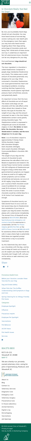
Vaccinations (6, 321)
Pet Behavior (6, 325)
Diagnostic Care (7, 392)
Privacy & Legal (7, 428)
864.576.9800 (15, 218)
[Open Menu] (30, 2)
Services (5, 336)
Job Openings (6, 419)
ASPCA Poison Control (9, 229)
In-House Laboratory (9, 404)
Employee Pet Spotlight (10, 317)
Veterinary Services (9, 389)
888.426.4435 (24, 229)
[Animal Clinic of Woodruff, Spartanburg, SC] (5, 2)
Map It (4, 357)
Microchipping (7, 413)
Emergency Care (7, 395)
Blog (3, 383)
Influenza (5, 310)
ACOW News (6, 329)
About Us (5, 380)
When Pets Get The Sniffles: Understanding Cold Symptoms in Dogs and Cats (15, 290)
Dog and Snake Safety (9, 285)
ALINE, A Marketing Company (17, 431)
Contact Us (6, 386)
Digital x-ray (6, 410)
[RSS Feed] (2, 340)
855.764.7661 (15, 227)
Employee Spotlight (9, 306)
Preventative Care (8, 401)
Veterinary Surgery (8, 398)
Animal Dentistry (8, 407)
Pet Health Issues (8, 332)
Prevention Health (8, 314)
